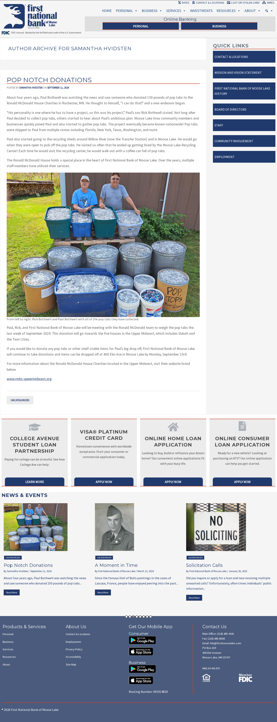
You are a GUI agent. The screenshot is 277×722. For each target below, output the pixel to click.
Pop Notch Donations (49, 80)
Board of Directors (230, 109)
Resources (226, 10)
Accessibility (73, 657)
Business (149, 10)
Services (173, 10)
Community (195, 557)
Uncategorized (20, 400)
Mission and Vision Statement (238, 72)
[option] (49, 550)
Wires (270, 2)
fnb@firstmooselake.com (225, 643)
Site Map (71, 664)
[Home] (30, 9)
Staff (219, 125)
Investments (201, 10)
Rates (185, 2)
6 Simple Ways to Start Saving (221, 565)
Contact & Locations (210, 2)
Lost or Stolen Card (245, 2)
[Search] (269, 11)
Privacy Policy (74, 649)
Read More (14, 592)
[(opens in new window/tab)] (142, 638)
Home (107, 10)
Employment (225, 157)
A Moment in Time (27, 565)
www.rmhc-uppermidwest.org (29, 379)
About (250, 10)
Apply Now (104, 482)
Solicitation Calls (115, 565)
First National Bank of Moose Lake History (242, 91)
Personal (124, 10)
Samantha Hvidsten (31, 87)
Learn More (34, 482)
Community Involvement (234, 141)
